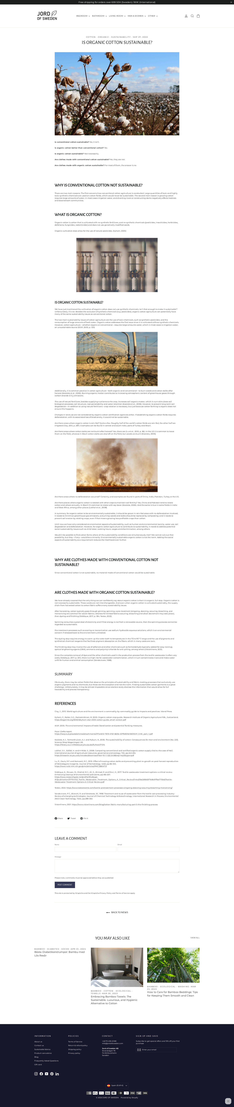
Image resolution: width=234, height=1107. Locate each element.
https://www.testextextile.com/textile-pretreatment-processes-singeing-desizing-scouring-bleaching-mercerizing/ (119, 788)
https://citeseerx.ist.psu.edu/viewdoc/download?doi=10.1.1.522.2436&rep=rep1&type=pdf (94, 755)
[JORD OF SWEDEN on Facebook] (41, 1073)
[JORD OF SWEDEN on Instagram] (36, 1073)
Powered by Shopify (129, 1098)
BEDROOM (82, 16)
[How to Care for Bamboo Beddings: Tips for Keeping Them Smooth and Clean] (173, 965)
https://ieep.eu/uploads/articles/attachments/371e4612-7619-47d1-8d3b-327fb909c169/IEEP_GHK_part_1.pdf (104, 734)
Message (58, 857)
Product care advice (43, 1053)
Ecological (123, 991)
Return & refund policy (77, 1045)
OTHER (152, 16)
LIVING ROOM (116, 16)
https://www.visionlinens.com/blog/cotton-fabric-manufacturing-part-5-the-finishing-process (115, 804)
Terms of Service (123, 893)
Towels (96, 993)
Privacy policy (74, 1053)
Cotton (91, 37)
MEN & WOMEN (136, 16)
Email (120, 845)
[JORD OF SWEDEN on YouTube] (46, 1073)
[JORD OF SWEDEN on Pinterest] (51, 1073)
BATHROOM (98, 16)
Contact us (39, 1045)
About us (38, 1042)
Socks (65, 949)
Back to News (119, 912)
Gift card (38, 1065)
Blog (36, 1057)
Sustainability (121, 37)
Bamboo (39, 949)
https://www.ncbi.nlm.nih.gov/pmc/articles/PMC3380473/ (81, 766)
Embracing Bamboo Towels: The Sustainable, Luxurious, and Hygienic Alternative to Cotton (114, 1000)
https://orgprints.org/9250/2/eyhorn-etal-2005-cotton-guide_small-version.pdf (90, 720)
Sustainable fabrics (42, 1049)
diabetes (53, 949)
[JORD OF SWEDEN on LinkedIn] (57, 1073)
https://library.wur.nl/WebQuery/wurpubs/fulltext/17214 (80, 745)
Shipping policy (74, 1049)
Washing (183, 986)
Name (57, 845)
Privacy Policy (106, 893)
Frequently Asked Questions (46, 1061)
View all (195, 938)
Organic (103, 37)
